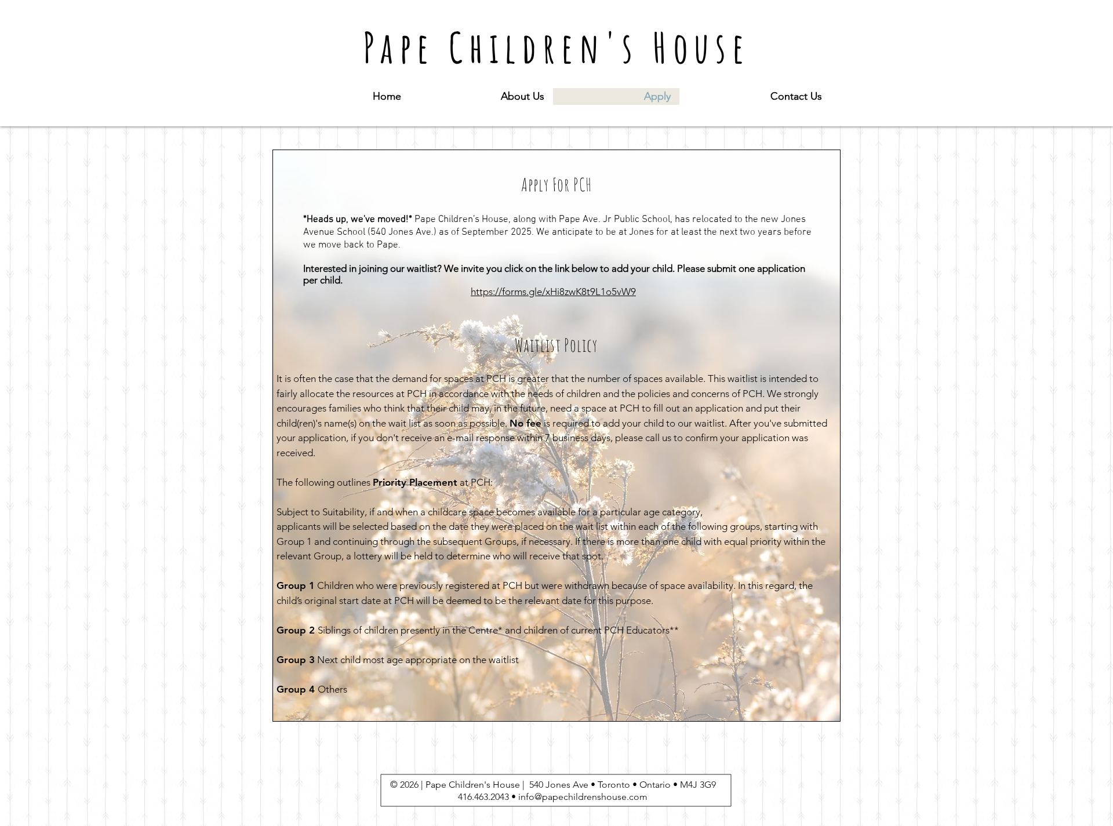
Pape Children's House (556, 47)
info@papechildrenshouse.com (583, 796)
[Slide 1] (556, 705)
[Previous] (283, 435)
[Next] (830, 435)
